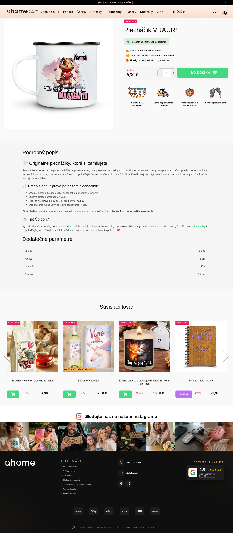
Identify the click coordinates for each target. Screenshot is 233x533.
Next (225, 356)
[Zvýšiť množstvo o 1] (173, 73)
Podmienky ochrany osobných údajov (77, 484)
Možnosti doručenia (70, 466)
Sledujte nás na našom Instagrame (121, 416)
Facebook (121, 483)
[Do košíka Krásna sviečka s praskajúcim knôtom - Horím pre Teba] (125, 394)
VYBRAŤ (183, 394)
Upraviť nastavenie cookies (140, 527)
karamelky (199, 226)
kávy (63, 226)
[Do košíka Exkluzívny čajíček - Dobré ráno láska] (13, 394)
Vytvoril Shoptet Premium (91, 527)
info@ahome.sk (132, 473)
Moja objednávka (69, 493)
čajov (71, 226)
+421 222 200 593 (133, 462)
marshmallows (156, 226)
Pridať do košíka (203, 72)
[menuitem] (50, 12)
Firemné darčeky (69, 489)
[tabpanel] (32, 360)
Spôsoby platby (69, 471)
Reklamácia (67, 475)
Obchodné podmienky (71, 480)
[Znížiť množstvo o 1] (160, 73)
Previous (7, 356)
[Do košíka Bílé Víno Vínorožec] (69, 394)
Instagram (128, 483)
